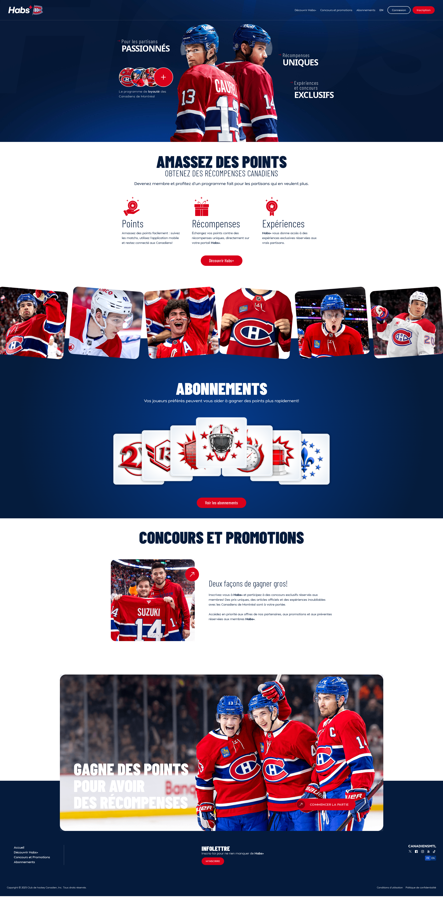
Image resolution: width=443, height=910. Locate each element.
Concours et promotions (336, 10)
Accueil (19, 847)
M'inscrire (213, 861)
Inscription (424, 10)
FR (427, 858)
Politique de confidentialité (421, 887)
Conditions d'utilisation (390, 887)
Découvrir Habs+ (305, 10)
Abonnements (365, 10)
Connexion (399, 10)
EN (381, 10)
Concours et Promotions (32, 857)
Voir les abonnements (221, 502)
